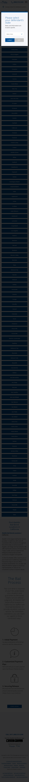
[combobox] (14, 34)
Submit (9, 40)
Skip (19, 40)
